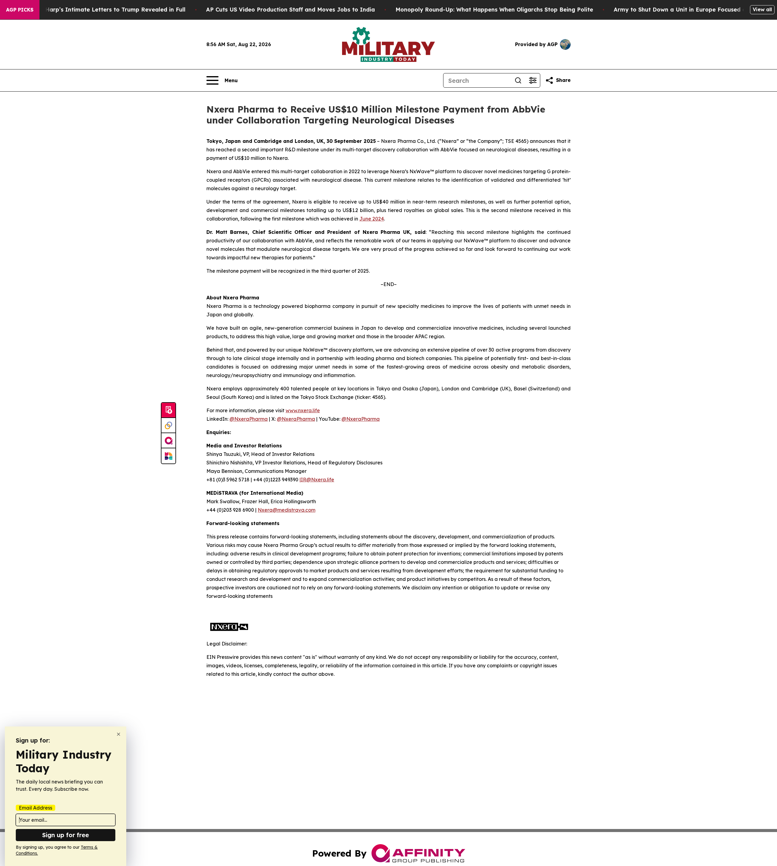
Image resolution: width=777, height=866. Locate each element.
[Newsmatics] (168, 455)
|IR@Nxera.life (317, 480)
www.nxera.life (303, 410)
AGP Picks (19, 10)
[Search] (518, 80)
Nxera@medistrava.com (286, 510)
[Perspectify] (168, 425)
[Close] (118, 734)
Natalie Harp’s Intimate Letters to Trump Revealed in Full (104, 9)
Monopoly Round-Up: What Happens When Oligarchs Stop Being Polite (494, 9)
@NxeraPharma (248, 419)
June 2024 (371, 219)
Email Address (35, 808)
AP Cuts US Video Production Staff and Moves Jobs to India (290, 9)
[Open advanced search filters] (532, 80)
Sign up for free (65, 835)
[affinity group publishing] (168, 440)
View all (762, 9)
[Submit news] (168, 410)
